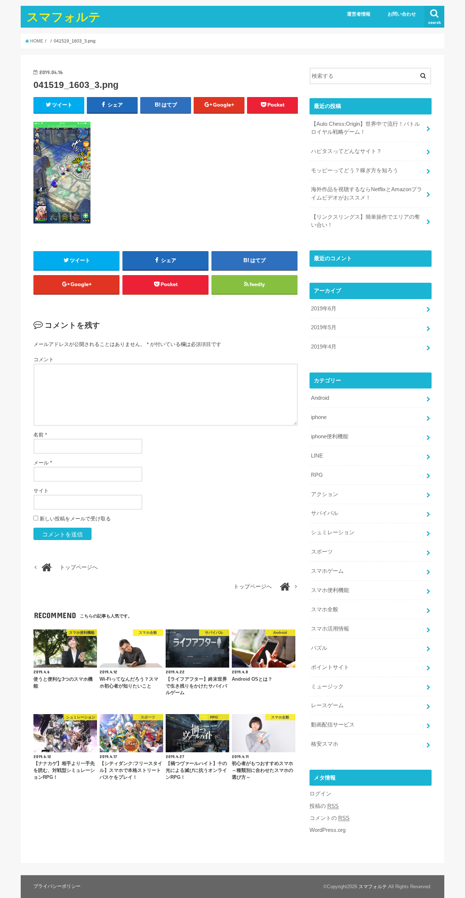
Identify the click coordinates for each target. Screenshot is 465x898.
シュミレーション (333, 532)
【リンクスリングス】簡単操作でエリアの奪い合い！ (365, 221)
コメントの (329, 818)
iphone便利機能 (329, 436)
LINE (317, 456)
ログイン (320, 794)
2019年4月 (323, 347)
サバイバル (324, 513)
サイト (41, 491)
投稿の (324, 806)
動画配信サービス (333, 725)
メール (42, 463)
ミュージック (327, 686)
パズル (319, 648)
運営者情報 (359, 14)
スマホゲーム (327, 571)
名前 (40, 435)
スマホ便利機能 (330, 590)
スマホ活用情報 (330, 629)
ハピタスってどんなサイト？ (346, 151)
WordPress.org (327, 830)
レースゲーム (327, 705)
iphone (319, 417)
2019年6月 (323, 308)
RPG (317, 475)
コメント (43, 359)
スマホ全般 (324, 609)
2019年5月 (323, 327)
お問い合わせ (402, 14)
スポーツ (322, 552)
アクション (324, 494)
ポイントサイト (330, 667)
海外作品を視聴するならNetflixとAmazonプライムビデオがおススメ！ (366, 193)
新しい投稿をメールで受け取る (75, 519)
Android (320, 398)
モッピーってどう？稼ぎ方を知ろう (354, 170)
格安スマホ (324, 744)
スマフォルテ (64, 16)
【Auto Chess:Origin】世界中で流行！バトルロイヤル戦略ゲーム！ (365, 128)
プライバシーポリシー (57, 886)
